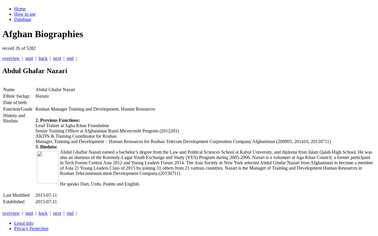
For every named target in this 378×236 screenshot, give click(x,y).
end (70, 58)
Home (20, 8)
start (29, 58)
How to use (25, 14)
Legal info (23, 223)
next (57, 58)
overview (11, 58)
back (43, 58)
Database (22, 19)
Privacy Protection (31, 228)
